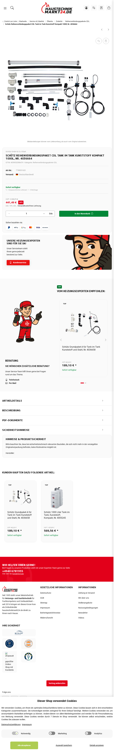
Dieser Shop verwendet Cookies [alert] (57, 701)
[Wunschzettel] (101, 8)
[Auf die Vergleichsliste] (99, 41)
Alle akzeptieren (24, 745)
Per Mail (12, 383)
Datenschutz (45, 593)
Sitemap (43, 603)
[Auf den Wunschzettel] (106, 41)
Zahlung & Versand (86, 593)
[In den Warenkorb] (4, 34)
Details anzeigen (97, 745)
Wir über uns (83, 598)
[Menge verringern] (9, 214)
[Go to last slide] (61, 339)
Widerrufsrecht (46, 618)
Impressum (45, 608)
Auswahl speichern (64, 745)
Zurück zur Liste (10, 21)
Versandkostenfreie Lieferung (29, 206)
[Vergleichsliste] (94, 8)
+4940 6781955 (12, 571)
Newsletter (83, 613)
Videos (81, 618)
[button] (5, 8)
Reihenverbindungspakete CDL (45, 162)
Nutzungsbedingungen (88, 608)
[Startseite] (56, 7)
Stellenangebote (85, 603)
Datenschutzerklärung (11, 724)
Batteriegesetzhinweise (50, 613)
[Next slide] (106, 339)
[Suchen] (12, 8)
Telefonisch (13, 380)
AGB (42, 598)
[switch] (15, 733)
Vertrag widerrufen (57, 683)
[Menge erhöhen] (44, 214)
